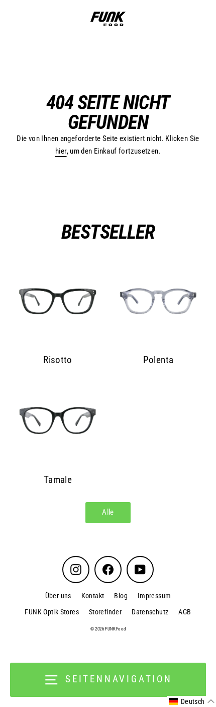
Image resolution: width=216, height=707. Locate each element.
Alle (108, 512)
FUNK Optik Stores (52, 612)
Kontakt (92, 596)
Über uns (58, 596)
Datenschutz (150, 612)
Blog (121, 596)
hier (61, 151)
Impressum (154, 596)
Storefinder (105, 612)
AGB (184, 612)
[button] (191, 701)
